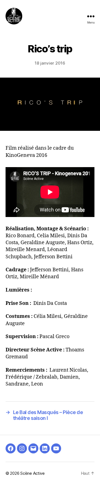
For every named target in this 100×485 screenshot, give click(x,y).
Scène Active (32, 473)
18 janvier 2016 (50, 63)
